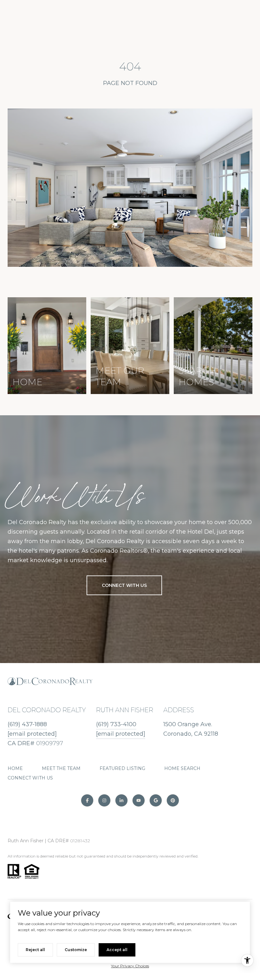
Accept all (117, 949)
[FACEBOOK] (87, 800)
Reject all (35, 949)
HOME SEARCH (182, 768)
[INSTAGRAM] (104, 800)
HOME (15, 768)
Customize (76, 949)
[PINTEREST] (172, 800)
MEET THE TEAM (61, 768)
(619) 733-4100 (116, 724)
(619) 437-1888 (27, 724)
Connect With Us (124, 585)
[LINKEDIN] (121, 800)
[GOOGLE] (155, 800)
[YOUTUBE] (138, 800)
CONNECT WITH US (30, 778)
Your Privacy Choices (130, 965)
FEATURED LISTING (122, 768)
